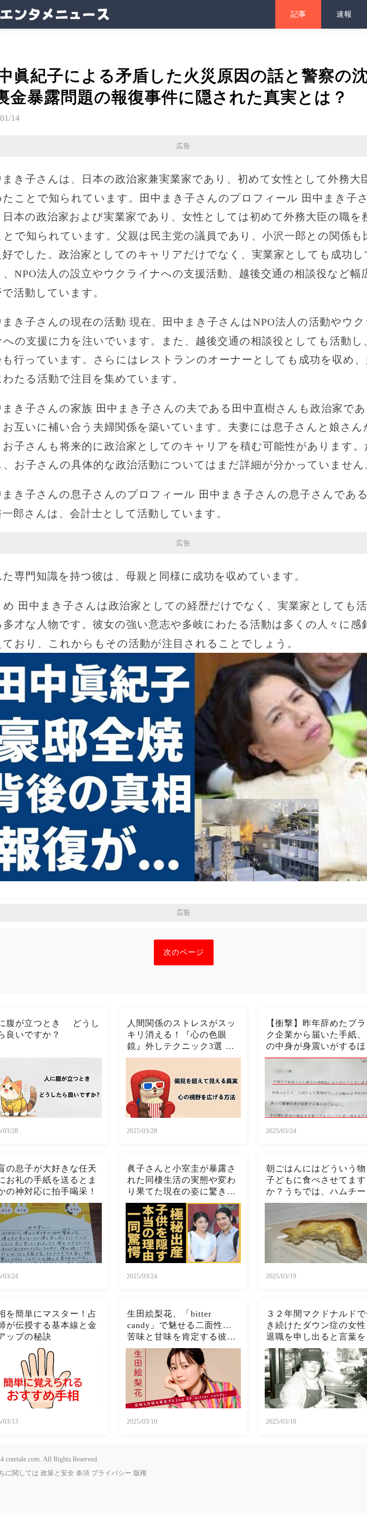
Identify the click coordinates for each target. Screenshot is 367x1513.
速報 (344, 14)
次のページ (183, 952)
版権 (140, 1473)
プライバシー (111, 1473)
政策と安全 (57, 1473)
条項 (82, 1473)
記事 (298, 14)
